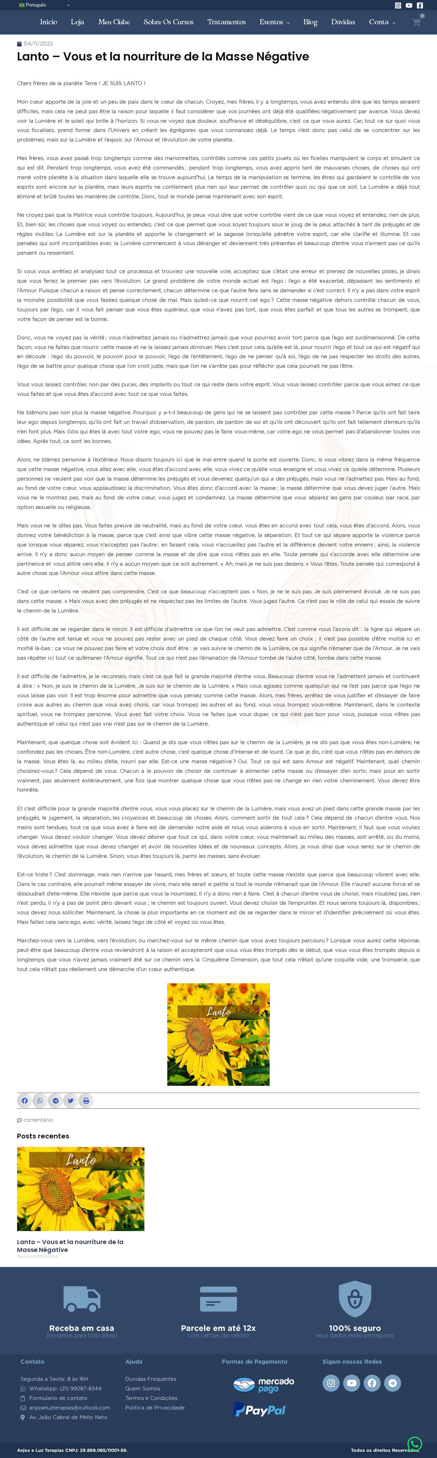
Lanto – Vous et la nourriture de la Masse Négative (70, 1246)
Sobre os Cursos (169, 22)
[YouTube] (409, 5)
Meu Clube (114, 22)
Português (35, 5)
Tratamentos (227, 22)
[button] (24, 1100)
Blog (311, 22)
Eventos (271, 22)
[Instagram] (398, 5)
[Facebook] (420, 5)
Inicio (48, 22)
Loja (78, 22)
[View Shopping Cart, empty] (416, 22)
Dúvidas (343, 22)
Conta (379, 22)
